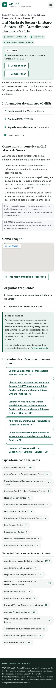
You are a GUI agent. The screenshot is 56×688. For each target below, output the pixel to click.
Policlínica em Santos (15, 532)
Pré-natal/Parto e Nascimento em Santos (25, 605)
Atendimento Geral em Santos (21, 568)
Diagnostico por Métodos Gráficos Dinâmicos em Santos (27, 583)
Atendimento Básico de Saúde (20, 42)
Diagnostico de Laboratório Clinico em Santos (27, 620)
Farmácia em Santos (15, 525)
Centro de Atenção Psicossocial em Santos (26, 504)
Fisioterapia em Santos (17, 642)
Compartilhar (18, 73)
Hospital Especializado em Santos (21, 539)
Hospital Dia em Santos (17, 498)
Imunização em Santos (17, 591)
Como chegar (18, 65)
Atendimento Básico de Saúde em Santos (27, 561)
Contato (26, 663)
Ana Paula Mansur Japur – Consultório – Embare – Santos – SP (29, 423)
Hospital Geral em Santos (18, 511)
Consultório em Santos (18, 467)
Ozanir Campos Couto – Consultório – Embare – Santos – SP (29, 372)
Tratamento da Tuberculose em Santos (24, 629)
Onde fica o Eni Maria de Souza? (24, 306)
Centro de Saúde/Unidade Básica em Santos (26, 491)
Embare (23, 15)
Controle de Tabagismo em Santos (22, 635)
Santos (15, 15)
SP (9, 15)
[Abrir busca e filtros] (51, 5)
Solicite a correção (40, 348)
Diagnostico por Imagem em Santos (23, 574)
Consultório (39, 37)
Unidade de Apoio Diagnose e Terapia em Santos (27, 482)
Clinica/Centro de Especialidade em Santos (26, 474)
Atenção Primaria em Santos (19, 612)
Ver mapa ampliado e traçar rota (27, 276)
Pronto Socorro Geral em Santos (21, 545)
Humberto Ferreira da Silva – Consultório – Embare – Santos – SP (28, 450)
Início (4, 15)
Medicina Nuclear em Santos (19, 598)
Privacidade (14, 663)
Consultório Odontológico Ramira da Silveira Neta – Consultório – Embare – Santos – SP (30, 436)
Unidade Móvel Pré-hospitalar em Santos (25, 518)
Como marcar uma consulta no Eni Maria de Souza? (28, 297)
